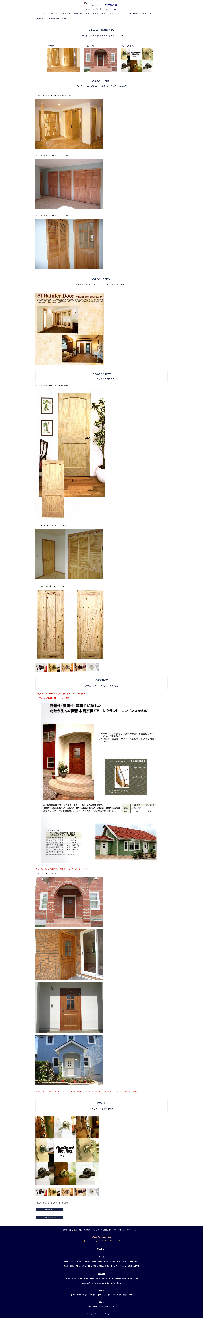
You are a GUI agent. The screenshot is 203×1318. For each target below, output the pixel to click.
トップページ (42, 13)
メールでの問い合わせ (50, 1217)
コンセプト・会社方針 (92, 13)
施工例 (103, 13)
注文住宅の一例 (65, 13)
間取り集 (120, 13)
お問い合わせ (68, 1230)
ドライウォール (53, 13)
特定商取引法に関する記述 (111, 1230)
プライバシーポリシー (131, 1230)
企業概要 (78, 1230)
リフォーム (111, 13)
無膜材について (49, 1209)
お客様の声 (153, 13)
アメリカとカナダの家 (132, 13)
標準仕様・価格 (77, 13)
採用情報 (87, 1230)
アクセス (95, 1230)
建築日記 (144, 13)
